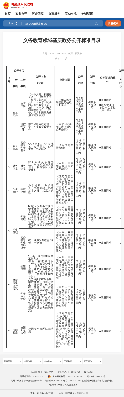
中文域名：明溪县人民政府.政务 (63, 385)
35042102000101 (75, 376)
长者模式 (113, 23)
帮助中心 (62, 372)
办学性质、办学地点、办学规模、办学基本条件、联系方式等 (40, 189)
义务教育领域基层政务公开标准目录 (62, 40)
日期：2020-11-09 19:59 (54, 53)
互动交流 (71, 13)
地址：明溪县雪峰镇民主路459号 (26, 380)
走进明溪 (87, 13)
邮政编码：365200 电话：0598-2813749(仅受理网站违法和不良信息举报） (79, 380)
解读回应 (38, 13)
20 (82, 106)
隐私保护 (48, 372)
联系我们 (75, 372)
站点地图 (35, 372)
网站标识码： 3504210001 (32, 376)
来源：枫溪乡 (75, 53)
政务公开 (21, 13)
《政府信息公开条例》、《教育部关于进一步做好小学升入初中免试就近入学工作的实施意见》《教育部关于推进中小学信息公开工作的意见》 (64, 189)
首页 (8, 13)
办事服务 (54, 13)
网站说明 (88, 372)
